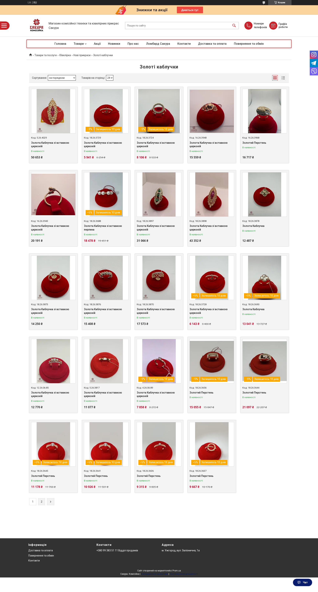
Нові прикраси (82, 55)
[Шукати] (234, 25)
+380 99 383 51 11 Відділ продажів (117, 550)
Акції (97, 43)
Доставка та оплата (212, 43)
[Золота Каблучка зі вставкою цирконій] (53, 111)
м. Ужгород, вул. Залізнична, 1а (181, 550)
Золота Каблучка (253, 225)
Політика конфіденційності (184, 574)
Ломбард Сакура (158, 43)
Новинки (114, 43)
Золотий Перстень (254, 142)
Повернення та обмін (249, 43)
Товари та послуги (45, 55)
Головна (60, 43)
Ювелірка (65, 55)
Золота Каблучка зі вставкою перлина (103, 227)
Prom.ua (176, 570)
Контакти (184, 43)
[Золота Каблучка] (264, 194)
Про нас (133, 43)
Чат (305, 582)
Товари (79, 43)
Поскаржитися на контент (154, 574)
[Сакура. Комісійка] (36, 25)
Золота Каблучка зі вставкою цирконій (50, 144)
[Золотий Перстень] (264, 111)
